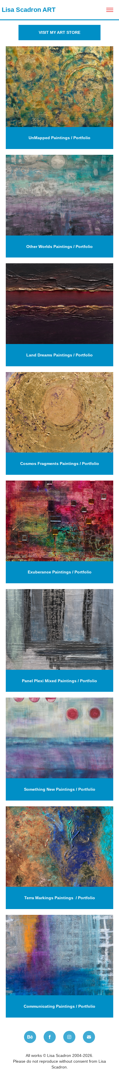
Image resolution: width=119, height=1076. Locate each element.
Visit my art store (59, 32)
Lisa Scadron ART (27, 9)
